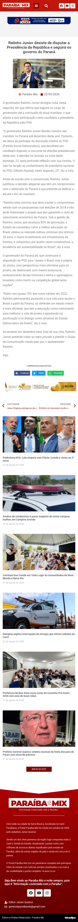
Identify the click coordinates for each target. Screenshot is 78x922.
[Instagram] (72, 5)
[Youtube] (67, 5)
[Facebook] (61, 5)
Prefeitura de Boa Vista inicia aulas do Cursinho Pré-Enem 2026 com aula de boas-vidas (36, 695)
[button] (36, 5)
